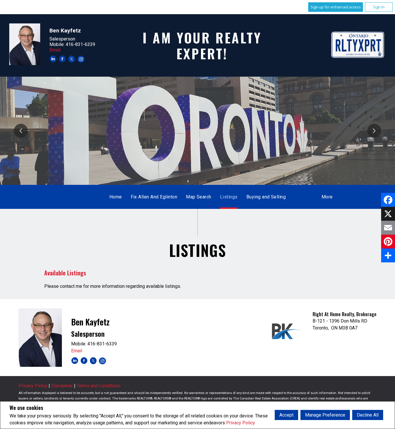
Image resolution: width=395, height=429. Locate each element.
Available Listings (65, 272)
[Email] (388, 228)
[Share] (388, 255)
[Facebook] (388, 200)
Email (54, 50)
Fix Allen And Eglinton (154, 197)
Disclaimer (62, 386)
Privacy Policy (240, 423)
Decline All (368, 415)
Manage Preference (325, 415)
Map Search (198, 197)
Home (115, 197)
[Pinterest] (388, 241)
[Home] (358, 45)
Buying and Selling (266, 197)
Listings (229, 197)
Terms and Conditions (99, 386)
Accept (286, 415)
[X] (388, 214)
